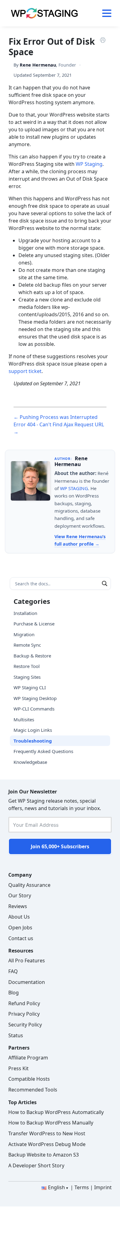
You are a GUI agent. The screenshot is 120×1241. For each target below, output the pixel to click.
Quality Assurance (29, 885)
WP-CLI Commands (34, 709)
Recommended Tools (32, 1089)
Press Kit (18, 1068)
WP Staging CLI (30, 687)
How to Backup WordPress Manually (50, 1122)
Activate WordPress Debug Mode (47, 1144)
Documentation (26, 982)
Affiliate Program (28, 1057)
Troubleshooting (33, 741)
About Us (19, 916)
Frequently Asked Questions (43, 751)
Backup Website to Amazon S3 (43, 1154)
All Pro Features (26, 960)
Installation (25, 613)
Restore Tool (27, 666)
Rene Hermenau (38, 65)
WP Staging (89, 164)
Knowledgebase (30, 762)
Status (15, 1035)
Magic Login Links (33, 730)
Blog (13, 992)
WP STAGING (74, 488)
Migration (24, 634)
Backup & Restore (32, 656)
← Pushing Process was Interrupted (56, 417)
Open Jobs (20, 927)
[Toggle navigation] (104, 13)
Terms (81, 1187)
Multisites (24, 719)
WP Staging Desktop (35, 698)
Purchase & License (34, 623)
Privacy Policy (24, 1013)
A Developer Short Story (36, 1165)
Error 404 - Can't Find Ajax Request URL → (59, 428)
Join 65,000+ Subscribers (60, 846)
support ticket (25, 371)
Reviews (17, 906)
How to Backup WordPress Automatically (56, 1112)
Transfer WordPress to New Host (46, 1133)
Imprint (103, 1187)
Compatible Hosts (29, 1078)
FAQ (13, 971)
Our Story (19, 895)
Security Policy (25, 1024)
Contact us (20, 938)
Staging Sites (27, 677)
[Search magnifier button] (104, 583)
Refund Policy (24, 1003)
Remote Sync (27, 645)
